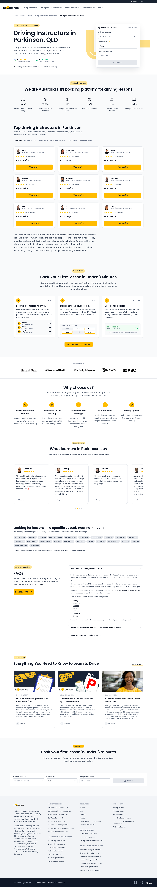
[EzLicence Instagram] (141, 882)
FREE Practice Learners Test (58, 808)
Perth (75, 608)
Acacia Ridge (20, 537)
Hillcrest (57, 541)
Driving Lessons (29, 8)
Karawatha (68, 541)
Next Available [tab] (29, 140)
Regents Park (113, 541)
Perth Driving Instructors (89, 867)
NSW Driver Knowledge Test (58, 814)
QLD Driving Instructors (56, 847)
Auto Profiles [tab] (72, 140)
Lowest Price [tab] (43, 140)
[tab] (75, 508)
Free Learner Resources (92, 8)
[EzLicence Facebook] (135, 882)
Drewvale (108, 537)
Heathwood (32, 541)
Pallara (90, 541)
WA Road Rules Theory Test (58, 832)
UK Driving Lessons (119, 827)
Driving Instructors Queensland (45, 16)
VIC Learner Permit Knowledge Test (61, 828)
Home (16, 16)
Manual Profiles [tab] (86, 140)
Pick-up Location (105, 32)
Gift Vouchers (118, 814)
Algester (32, 537)
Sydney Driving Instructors (90, 870)
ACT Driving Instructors (56, 841)
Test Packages (118, 811)
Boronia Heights (55, 537)
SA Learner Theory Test (56, 821)
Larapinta (80, 541)
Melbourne (77, 603)
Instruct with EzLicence (88, 834)
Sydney (75, 601)
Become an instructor (88, 837)
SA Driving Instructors (55, 851)
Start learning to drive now (78, 344)
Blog (81, 811)
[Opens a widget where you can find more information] (149, 883)
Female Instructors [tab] (57, 140)
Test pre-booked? (105, 51)
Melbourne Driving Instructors (91, 863)
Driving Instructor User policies (91, 841)
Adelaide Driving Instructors (90, 850)
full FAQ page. (36, 584)
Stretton (135, 541)
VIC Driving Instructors (56, 858)
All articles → (137, 664)
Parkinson (101, 541)
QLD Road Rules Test (55, 818)
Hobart (75, 616)
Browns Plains (70, 537)
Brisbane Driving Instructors (90, 853)
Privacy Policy (40, 883)
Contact (83, 814)
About (82, 818)
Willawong (35, 545)
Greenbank (19, 541)
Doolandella (96, 537)
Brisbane (76, 606)
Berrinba (42, 537)
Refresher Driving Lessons (122, 818)
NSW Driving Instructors (56, 844)
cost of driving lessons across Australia (125, 590)
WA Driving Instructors (56, 861)
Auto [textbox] (102, 46)
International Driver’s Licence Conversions (123, 822)
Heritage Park (45, 541)
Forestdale (132, 537)
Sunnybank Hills (21, 545)
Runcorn (125, 541)
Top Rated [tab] (18, 140)
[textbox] (117, 36)
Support (133, 2)
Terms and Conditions (56, 883)
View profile (34, 167)
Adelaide (76, 611)
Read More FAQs (22, 592)
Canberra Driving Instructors (90, 856)
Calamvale (84, 537)
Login (141, 2)
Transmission (104, 42)
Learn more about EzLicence (90, 821)
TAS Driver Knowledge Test (57, 825)
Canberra (76, 613)
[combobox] (117, 36)
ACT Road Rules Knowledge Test (60, 811)
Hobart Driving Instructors (89, 860)
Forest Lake (120, 537)
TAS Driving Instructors (56, 854)
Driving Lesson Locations (50, 8)
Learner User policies (87, 825)
